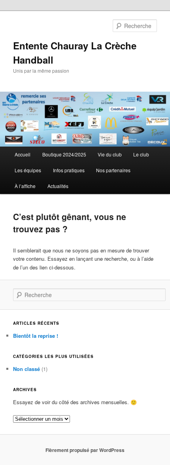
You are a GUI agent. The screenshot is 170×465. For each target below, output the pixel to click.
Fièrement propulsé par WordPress (85, 450)
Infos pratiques (69, 170)
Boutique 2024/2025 (64, 154)
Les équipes (28, 170)
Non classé (26, 369)
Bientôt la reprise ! (35, 335)
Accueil (22, 154)
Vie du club (110, 154)
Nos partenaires (113, 170)
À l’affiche (25, 186)
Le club (141, 154)
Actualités (57, 186)
